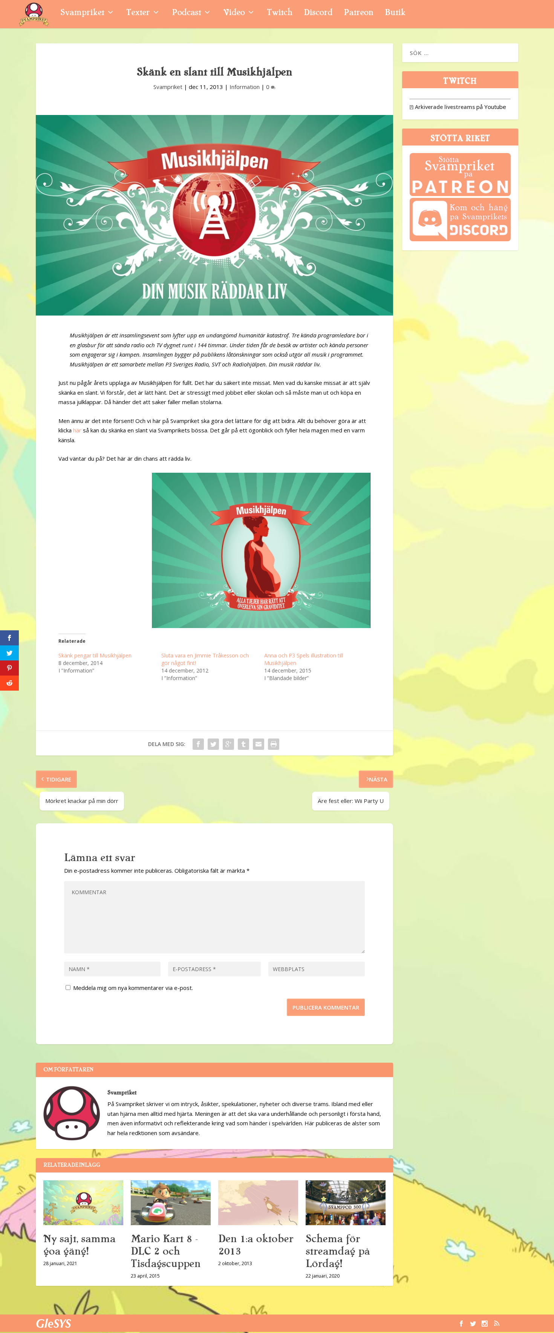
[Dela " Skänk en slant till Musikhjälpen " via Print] (273, 744)
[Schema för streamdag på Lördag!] (346, 1202)
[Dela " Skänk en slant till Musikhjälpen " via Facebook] (198, 744)
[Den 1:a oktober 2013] (258, 1202)
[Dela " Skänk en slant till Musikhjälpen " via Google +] (228, 744)
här (77, 430)
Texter (138, 13)
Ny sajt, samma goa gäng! (79, 1245)
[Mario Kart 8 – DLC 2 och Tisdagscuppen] (171, 1202)
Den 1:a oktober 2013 (255, 1245)
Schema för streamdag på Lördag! (338, 1251)
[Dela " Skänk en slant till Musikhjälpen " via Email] (258, 744)
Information (245, 86)
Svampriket (82, 13)
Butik (395, 13)
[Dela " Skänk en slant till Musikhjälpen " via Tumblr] (243, 744)
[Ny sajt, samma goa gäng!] (83, 1202)
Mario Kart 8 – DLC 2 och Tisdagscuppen (165, 1251)
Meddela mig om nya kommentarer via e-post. (133, 987)
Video (234, 13)
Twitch (279, 13)
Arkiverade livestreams (442, 106)
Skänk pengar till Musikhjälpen (95, 655)
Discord (318, 13)
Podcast (186, 13)
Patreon (358, 13)
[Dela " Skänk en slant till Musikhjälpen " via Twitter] (213, 744)
